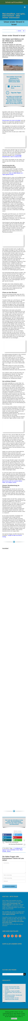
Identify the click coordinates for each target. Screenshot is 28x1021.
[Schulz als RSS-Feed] (20, 936)
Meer (21, 849)
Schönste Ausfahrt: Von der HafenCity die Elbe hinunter (12, 998)
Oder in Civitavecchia (15, 156)
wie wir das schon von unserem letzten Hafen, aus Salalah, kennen (12, 481)
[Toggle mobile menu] (25, 7)
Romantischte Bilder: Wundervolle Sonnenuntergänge (13, 995)
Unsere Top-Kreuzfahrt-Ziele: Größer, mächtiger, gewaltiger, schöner (12, 988)
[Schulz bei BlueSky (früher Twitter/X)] (9, 936)
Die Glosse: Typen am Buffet (12, 991)
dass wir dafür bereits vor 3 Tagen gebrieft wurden (12, 173)
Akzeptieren (14, 1018)
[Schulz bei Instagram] (12, 936)
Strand (8, 851)
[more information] (24, 840)
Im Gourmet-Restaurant (16, 844)
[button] (14, 87)
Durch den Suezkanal (11, 842)
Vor (23, 30)
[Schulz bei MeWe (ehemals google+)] (5, 936)
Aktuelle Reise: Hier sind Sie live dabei (13, 993)
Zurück (19, 30)
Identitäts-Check (14, 849)
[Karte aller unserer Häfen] (14, 948)
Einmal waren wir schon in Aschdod (11, 120)
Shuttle (4, 851)
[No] (26, 1015)
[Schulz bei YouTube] (16, 936)
